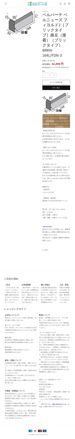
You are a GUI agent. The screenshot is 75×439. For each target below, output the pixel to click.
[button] (6, 4)
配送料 (47, 67)
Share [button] (46, 250)
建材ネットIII (34, 434)
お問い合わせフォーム (59, 404)
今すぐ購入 (56, 88)
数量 (43, 71)
